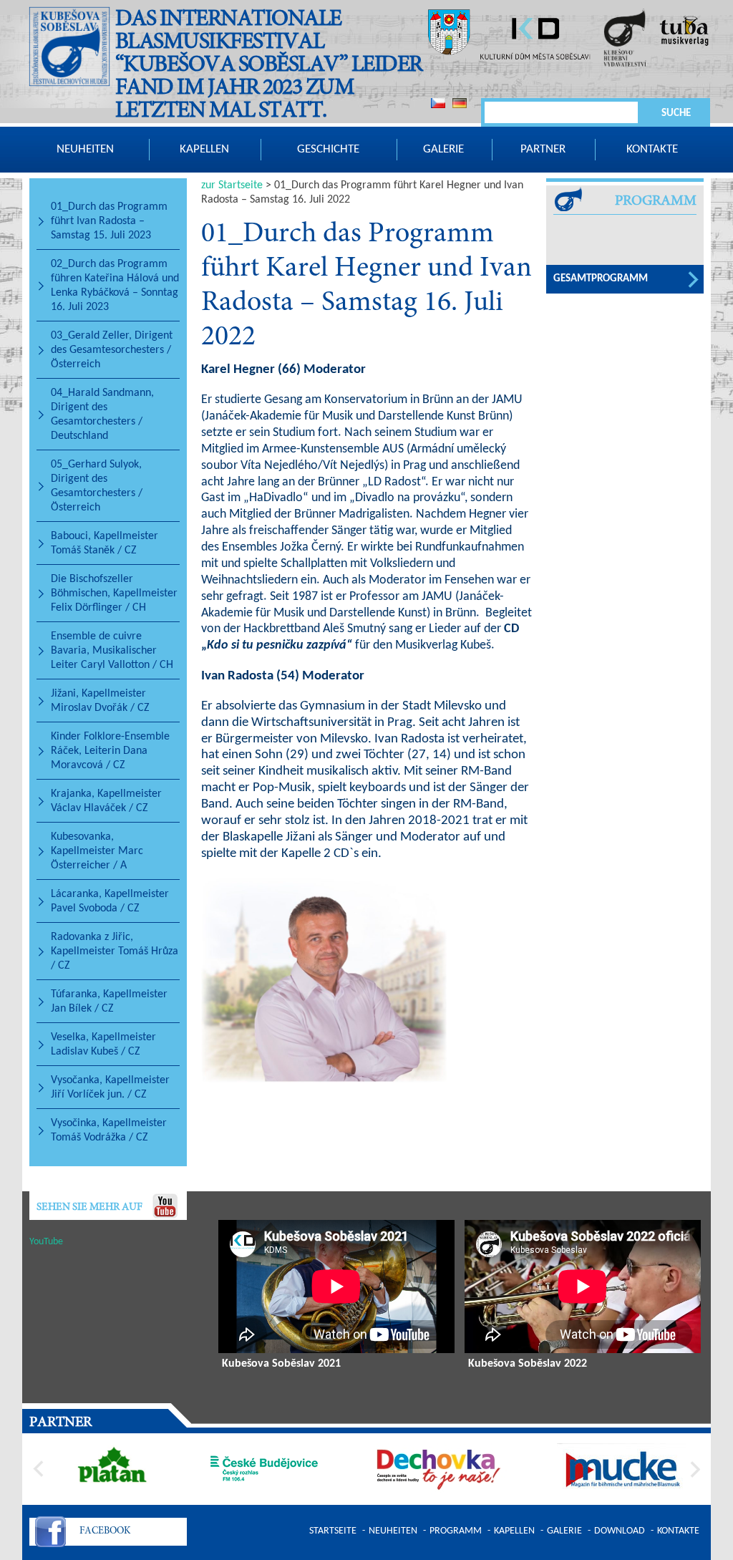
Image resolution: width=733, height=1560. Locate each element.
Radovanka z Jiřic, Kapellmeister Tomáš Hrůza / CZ (114, 951)
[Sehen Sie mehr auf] (165, 1205)
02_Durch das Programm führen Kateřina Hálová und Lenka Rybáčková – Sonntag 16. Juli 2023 (115, 285)
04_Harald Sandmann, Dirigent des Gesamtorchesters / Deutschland (102, 414)
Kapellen (204, 149)
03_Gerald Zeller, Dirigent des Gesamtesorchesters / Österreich (112, 350)
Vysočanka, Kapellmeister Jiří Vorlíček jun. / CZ (110, 1087)
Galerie (443, 149)
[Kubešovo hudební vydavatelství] (624, 40)
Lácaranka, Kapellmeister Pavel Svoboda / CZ (110, 901)
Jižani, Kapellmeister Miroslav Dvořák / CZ (100, 701)
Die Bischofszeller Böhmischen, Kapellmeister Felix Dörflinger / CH (114, 593)
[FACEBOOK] (50, 1533)
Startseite (332, 1531)
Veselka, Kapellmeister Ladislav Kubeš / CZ (103, 1044)
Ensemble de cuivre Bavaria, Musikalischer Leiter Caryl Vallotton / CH (112, 651)
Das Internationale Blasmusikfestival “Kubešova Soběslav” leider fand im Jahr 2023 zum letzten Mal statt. (268, 66)
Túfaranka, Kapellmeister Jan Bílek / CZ (109, 1001)
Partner (542, 149)
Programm (455, 1531)
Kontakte (652, 149)
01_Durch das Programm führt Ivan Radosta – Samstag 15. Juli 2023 (109, 221)
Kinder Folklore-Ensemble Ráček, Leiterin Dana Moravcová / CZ (110, 751)
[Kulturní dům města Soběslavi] (534, 41)
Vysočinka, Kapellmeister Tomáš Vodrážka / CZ (109, 1130)
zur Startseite (232, 185)
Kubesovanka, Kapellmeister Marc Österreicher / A (97, 851)
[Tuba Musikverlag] (684, 33)
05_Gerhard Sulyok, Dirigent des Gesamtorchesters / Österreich (96, 486)
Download (619, 1531)
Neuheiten (85, 149)
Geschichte (328, 149)
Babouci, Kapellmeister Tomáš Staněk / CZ (104, 543)
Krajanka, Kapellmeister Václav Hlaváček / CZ (106, 801)
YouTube (46, 1241)
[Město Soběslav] (448, 34)
